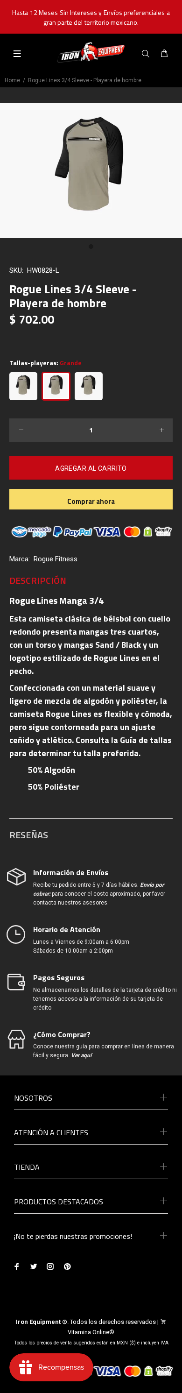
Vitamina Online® (91, 1332)
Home (12, 80)
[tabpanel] (91, 171)
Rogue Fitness (55, 559)
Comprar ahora (91, 501)
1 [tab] (91, 246)
